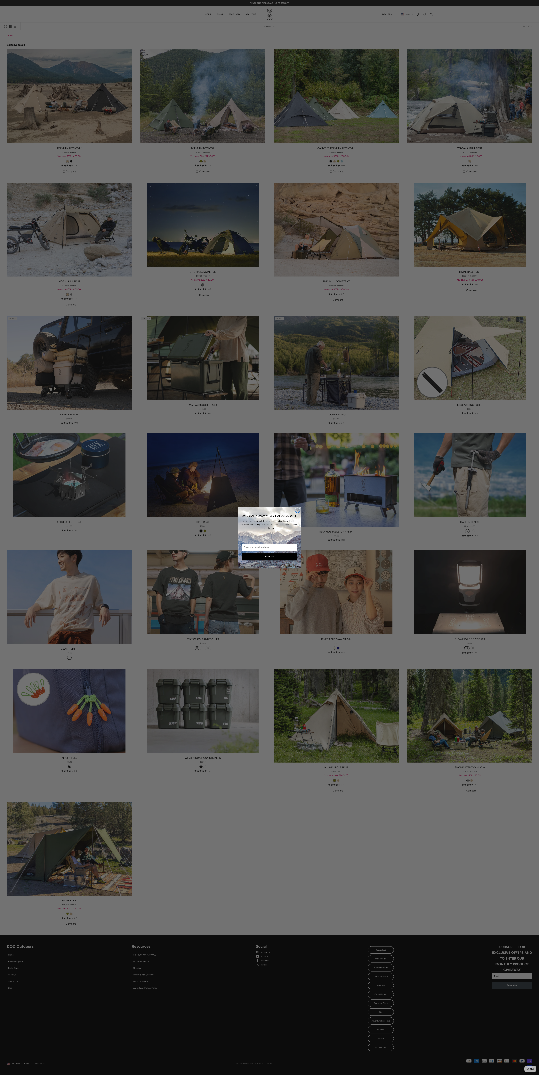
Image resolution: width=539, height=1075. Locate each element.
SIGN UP (269, 556)
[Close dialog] (297, 510)
